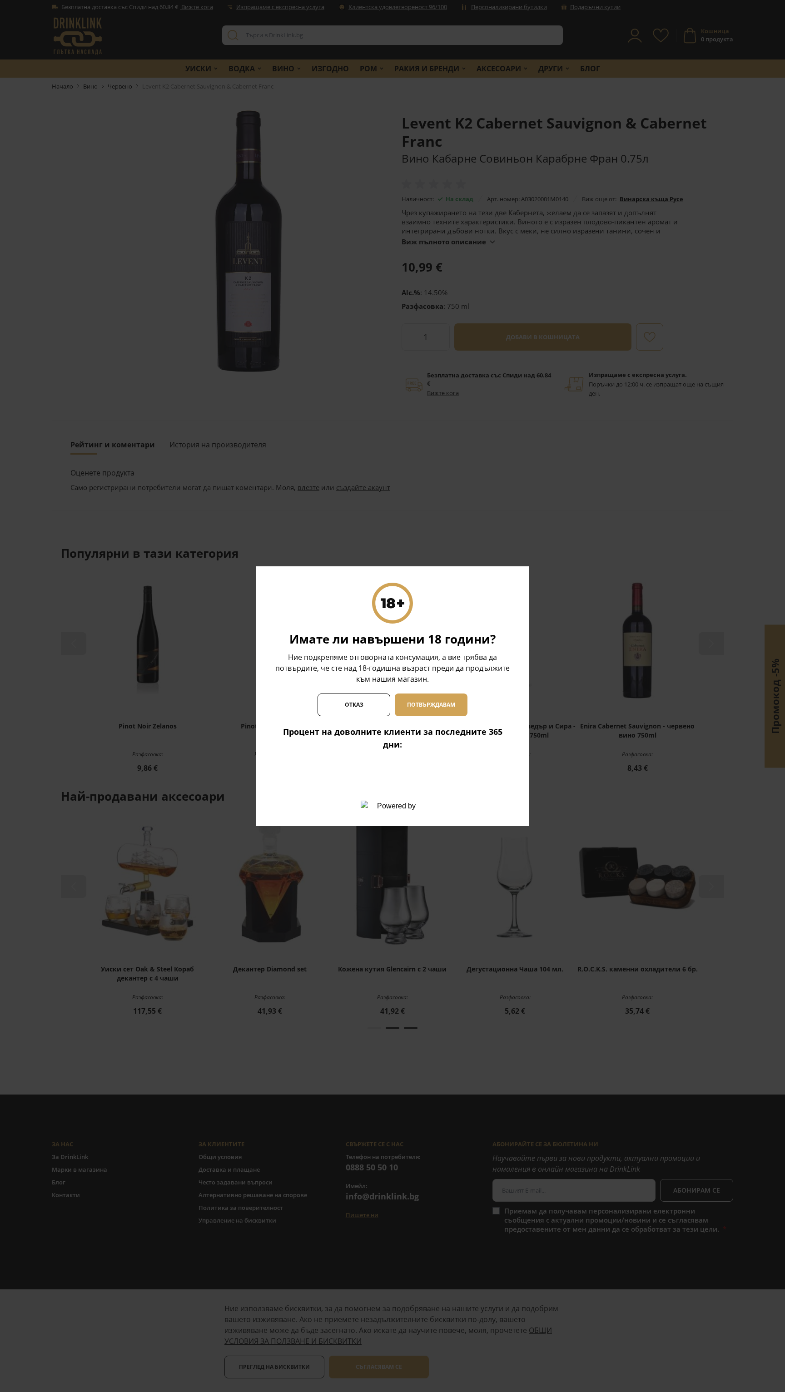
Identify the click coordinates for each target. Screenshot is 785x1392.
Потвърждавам (431, 704)
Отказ (354, 704)
